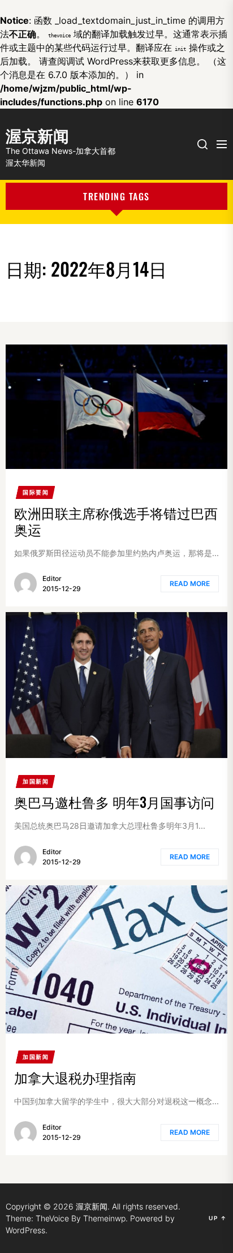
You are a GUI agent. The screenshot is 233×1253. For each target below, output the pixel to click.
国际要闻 (36, 492)
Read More (190, 583)
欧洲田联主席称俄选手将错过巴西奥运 (116, 520)
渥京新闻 (37, 134)
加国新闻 (36, 781)
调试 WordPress (99, 61)
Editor (52, 578)
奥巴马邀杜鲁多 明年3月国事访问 (114, 801)
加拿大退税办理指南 (75, 1077)
